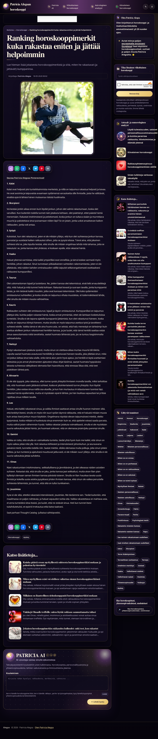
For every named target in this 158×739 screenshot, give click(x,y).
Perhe (135, 514)
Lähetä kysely (97, 702)
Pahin (136, 509)
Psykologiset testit (140, 520)
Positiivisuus (123, 520)
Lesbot (140, 435)
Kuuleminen (12, 673)
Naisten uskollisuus (126, 498)
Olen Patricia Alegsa (130, 17)
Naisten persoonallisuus (128, 492)
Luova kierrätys (124, 441)
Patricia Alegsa (24, 76)
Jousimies (146, 424)
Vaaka (120, 571)
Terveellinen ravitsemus (128, 560)
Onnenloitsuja (124, 509)
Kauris (120, 435)
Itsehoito (134, 424)
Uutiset (141, 565)
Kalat (144, 430)
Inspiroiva (122, 424)
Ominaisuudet (132, 503)
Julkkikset (122, 430)
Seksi (120, 548)
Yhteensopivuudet (125, 582)
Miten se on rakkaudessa (128, 469)
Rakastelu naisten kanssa (128, 532)
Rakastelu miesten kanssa (129, 526)
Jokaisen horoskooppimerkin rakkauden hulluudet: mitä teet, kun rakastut (60, 628)
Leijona (130, 435)
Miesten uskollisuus (126, 452)
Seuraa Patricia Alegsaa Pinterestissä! (25, 178)
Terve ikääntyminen (126, 554)
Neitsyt (141, 498)
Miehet (121, 447)
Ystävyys (141, 582)
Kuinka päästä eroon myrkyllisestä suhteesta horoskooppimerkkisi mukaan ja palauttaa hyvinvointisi (62, 563)
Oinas (120, 503)
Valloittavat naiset (125, 577)
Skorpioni (130, 548)
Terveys (145, 560)
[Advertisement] (57, 19)
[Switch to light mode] (145, 6)
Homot (130, 418)
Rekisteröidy (134, 94)
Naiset (141, 486)
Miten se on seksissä (126, 475)
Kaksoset (134, 430)
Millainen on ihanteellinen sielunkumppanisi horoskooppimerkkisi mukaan (60, 595)
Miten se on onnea (126, 458)
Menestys (139, 441)
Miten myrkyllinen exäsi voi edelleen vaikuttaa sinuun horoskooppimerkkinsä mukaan (61, 580)
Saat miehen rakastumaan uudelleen (133, 543)
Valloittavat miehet (135, 571)
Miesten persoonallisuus (138, 447)
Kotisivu (10, 30)
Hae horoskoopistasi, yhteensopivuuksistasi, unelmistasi (134, 610)
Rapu (145, 532)
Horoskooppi (21, 30)
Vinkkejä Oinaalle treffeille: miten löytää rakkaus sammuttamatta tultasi (59, 612)
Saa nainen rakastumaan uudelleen (133, 537)
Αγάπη (26, 537)
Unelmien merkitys (126, 565)
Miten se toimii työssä (127, 480)
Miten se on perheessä (127, 464)
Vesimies (141, 577)
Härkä (120, 418)
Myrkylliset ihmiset (126, 486)
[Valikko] (152, 6)
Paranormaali (123, 514)
